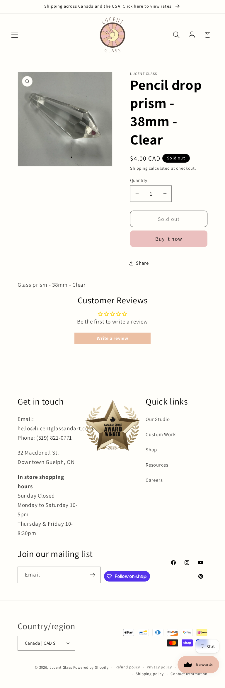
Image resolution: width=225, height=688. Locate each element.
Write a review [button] (112, 338)
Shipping (139, 168)
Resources (157, 465)
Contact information (189, 673)
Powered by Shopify (91, 667)
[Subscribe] (92, 575)
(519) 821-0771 (54, 437)
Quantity (138, 180)
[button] (15, 35)
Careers (154, 480)
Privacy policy (159, 667)
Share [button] (142, 263)
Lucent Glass (61, 667)
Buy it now (168, 238)
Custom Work (160, 434)
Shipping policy (150, 673)
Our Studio (158, 419)
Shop (151, 449)
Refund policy (127, 667)
